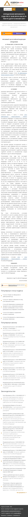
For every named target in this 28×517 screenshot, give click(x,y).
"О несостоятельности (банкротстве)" (14, 328)
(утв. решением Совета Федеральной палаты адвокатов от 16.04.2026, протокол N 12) (13, 486)
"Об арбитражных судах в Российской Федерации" (14, 385)
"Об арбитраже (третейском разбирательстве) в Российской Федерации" (14, 336)
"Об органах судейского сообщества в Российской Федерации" (14, 452)
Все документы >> (22, 492)
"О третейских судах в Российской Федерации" (14, 369)
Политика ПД (16, 515)
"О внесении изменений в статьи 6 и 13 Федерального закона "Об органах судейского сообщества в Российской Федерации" (14, 444)
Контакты (3, 515)
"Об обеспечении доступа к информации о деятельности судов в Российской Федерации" (14, 344)
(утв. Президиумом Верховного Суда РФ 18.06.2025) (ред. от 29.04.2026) (14, 477)
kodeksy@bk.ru (17, 513)
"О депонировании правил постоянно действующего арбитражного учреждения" (14, 408)
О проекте (9, 515)
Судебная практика (7, 23)
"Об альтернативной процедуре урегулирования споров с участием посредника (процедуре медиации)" (14, 377)
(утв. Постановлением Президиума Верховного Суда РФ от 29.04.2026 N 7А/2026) (14, 461)
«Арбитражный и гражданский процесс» (11, 511)
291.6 (19, 257)
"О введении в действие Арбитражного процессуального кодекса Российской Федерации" (14, 362)
